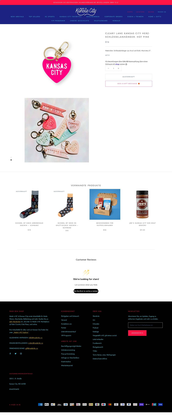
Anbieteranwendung (68, 350)
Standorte (96, 316)
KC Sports (50, 17)
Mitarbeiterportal (67, 365)
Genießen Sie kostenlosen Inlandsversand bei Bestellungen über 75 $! (86, 2)
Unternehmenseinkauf (68, 331)
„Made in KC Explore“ (21, 332)
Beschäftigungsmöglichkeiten (71, 346)
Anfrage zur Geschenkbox (70, 358)
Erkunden (96, 324)
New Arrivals (17, 17)
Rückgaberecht (98, 347)
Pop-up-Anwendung (68, 354)
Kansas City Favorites (71, 17)
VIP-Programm (58, 21)
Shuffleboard (101, 21)
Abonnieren (137, 333)
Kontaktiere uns (66, 324)
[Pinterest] (118, 54)
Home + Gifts (154, 17)
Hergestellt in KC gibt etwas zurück (105, 335)
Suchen (151, 12)
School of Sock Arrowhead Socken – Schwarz (29, 224)
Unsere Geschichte (79, 21)
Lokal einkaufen (98, 339)
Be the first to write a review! (86, 291)
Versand (64, 320)
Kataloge (96, 331)
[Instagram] (21, 353)
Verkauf (117, 21)
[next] (164, 207)
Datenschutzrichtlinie (100, 358)
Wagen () (162, 12)
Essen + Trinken (135, 17)
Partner (63, 328)
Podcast (95, 328)
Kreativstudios (66, 361)
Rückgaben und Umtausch (70, 316)
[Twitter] (115, 54)
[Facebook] (112, 54)
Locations (140, 12)
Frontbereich (97, 343)
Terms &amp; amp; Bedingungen (104, 355)
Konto (130, 12)
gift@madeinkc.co (32, 348)
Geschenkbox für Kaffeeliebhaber (104, 224)
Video (95, 351)
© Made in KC (15, 405)
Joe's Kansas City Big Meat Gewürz (142, 224)
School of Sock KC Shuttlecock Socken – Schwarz (67, 225)
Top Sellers (34, 17)
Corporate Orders (114, 17)
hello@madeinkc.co (35, 337)
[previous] (7, 207)
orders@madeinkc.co (35, 343)
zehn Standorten (14, 321)
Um (94, 320)
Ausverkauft (129, 77)
